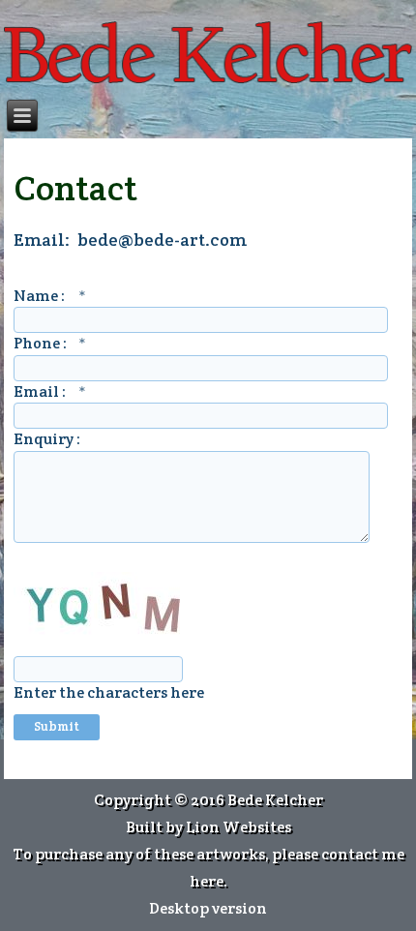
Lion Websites (238, 827)
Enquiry (45, 439)
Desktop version (208, 908)
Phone (50, 343)
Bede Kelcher (275, 800)
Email (50, 391)
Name (50, 295)
